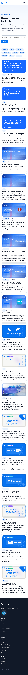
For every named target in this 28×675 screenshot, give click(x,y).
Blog (2, 623)
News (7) (22, 52)
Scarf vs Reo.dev (5, 628)
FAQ (2, 639)
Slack (17, 608)
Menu (24, 2)
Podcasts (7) (4, 55)
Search (4, 41)
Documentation (5, 647)
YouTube (3, 608)
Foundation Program (6, 645)
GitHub (13, 608)
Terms (3, 661)
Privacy (3, 658)
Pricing (3, 642)
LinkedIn (9, 608)
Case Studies (4, 626)
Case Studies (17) (19, 49)
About (2, 620)
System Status (5, 650)
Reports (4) (11, 55)
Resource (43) (5, 49)
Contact (3, 631)
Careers (3, 634)
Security (3, 664)
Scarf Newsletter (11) (6, 52)
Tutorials (3, 653)
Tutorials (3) (18, 55)
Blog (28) (12, 49)
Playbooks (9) (15, 52)
